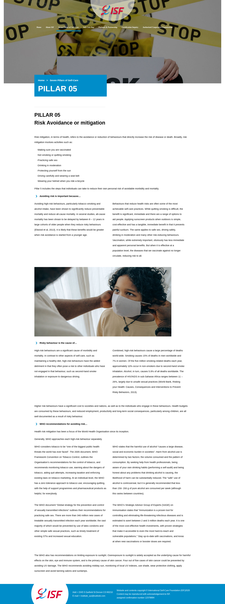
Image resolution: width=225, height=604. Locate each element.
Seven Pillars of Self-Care (68, 27)
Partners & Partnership (108, 27)
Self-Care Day (88, 27)
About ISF (50, 27)
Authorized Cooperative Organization (158, 27)
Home (39, 27)
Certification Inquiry (130, 27)
